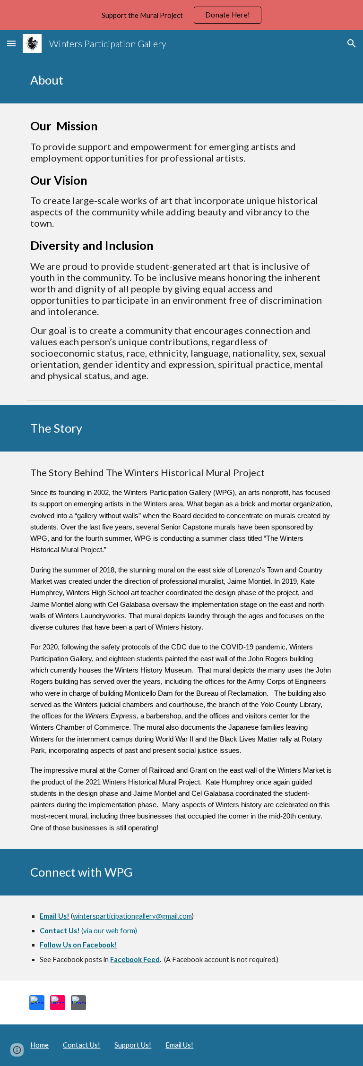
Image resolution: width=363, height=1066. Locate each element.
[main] (181, 80)
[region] (181, 15)
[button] (11, 43)
